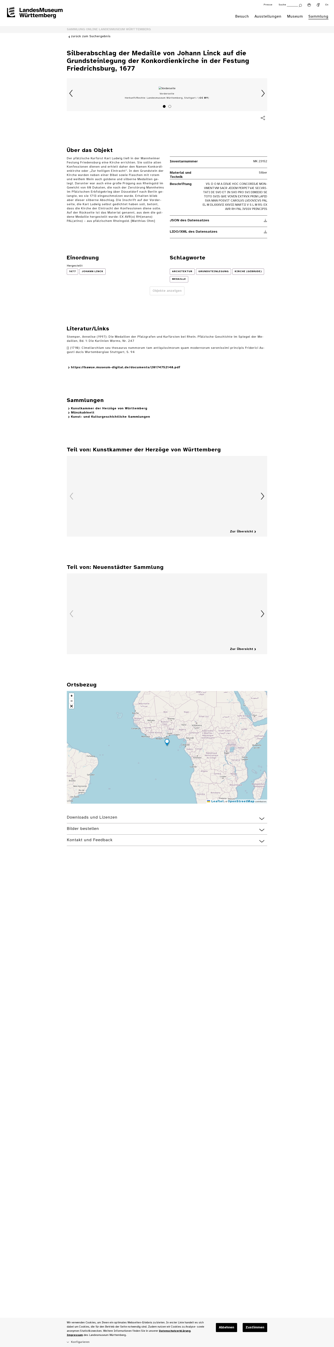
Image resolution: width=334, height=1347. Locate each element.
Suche (282, 4)
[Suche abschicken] (300, 5)
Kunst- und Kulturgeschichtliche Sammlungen (110, 417)
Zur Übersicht (241, 531)
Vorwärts (263, 93)
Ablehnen (226, 1327)
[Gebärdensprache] (318, 5)
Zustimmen (255, 1327)
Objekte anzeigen (167, 291)
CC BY (204, 98)
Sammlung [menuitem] (318, 16)
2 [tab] (170, 107)
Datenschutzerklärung (174, 1330)
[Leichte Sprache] (309, 5)
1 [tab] (164, 107)
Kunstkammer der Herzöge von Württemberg (109, 408)
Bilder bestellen (83, 829)
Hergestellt (75, 265)
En (326, 4)
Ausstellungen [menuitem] (268, 16)
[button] (167, 743)
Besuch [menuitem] (242, 16)
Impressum (75, 1335)
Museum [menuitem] (295, 16)
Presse (268, 4)
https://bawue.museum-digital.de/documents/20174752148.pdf (125, 367)
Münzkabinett (82, 412)
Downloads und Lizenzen (92, 817)
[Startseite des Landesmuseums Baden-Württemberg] (35, 15)
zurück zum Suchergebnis (91, 36)
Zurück (71, 93)
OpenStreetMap (241, 801)
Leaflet (217, 801)
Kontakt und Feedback (90, 840)
